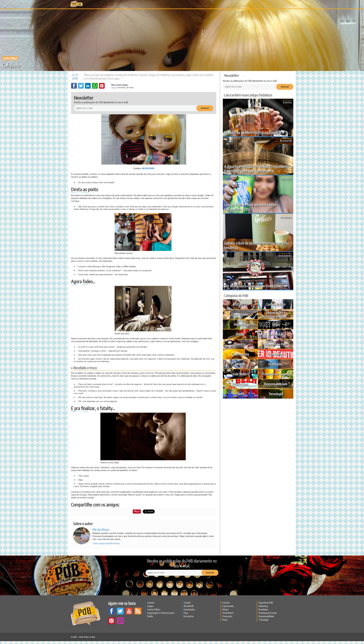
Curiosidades (240, 314)
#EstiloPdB (286, 140)
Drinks (240, 334)
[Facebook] (74, 87)
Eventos (287, 102)
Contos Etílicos (10, 58)
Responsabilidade (276, 384)
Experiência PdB (276, 344)
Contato (187, 602)
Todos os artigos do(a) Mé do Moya (106, 543)
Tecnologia (275, 394)
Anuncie (150, 602)
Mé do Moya (100, 529)
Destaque (240, 324)
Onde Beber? (285, 255)
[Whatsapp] (95, 87)
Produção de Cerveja (275, 374)
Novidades (286, 217)
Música (240, 364)
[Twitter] (81, 87)
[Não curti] (112, 87)
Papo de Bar (76, 4)
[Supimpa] (114, 87)
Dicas (275, 324)
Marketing (286, 179)
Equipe (150, 606)
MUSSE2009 (148, 168)
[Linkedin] (88, 87)
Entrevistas (276, 334)
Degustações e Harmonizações (275, 314)
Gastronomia (240, 354)
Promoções (240, 384)
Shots (240, 394)
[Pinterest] (102, 87)
